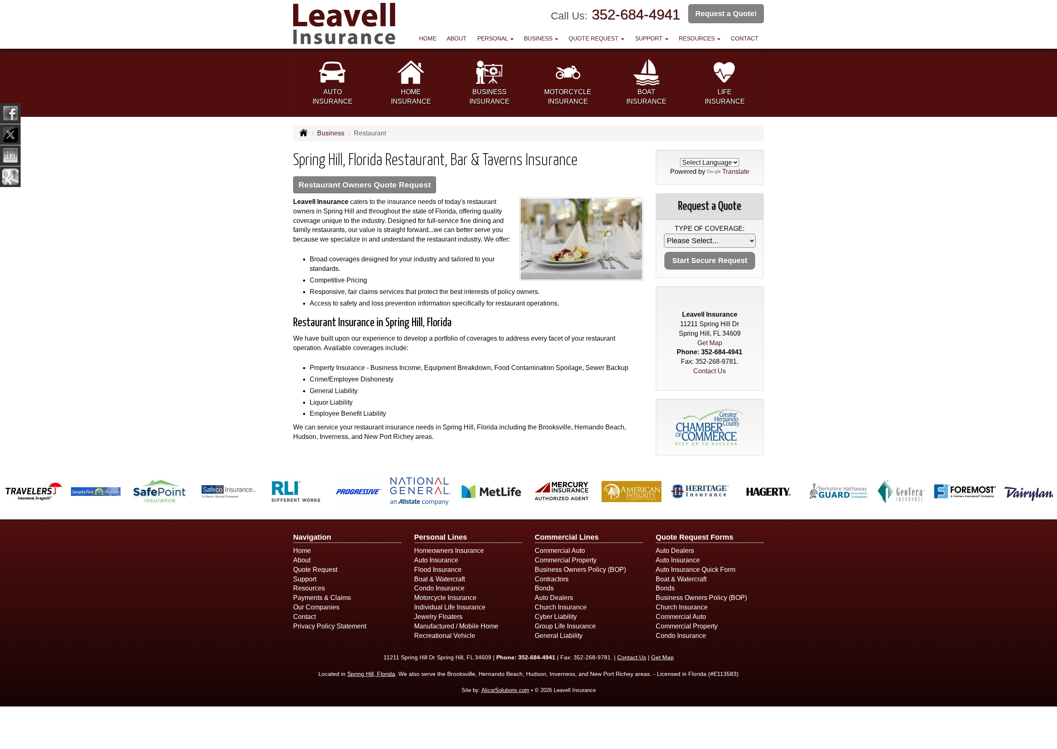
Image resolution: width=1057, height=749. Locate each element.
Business (330, 133)
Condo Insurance (439, 588)
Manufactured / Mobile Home (456, 626)
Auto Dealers (554, 597)
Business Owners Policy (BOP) (580, 569)
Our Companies (316, 607)
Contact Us (709, 370)
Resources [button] (697, 38)
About (457, 38)
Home (427, 38)
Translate (735, 171)
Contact (744, 38)
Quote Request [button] (594, 38)
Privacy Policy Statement (329, 626)
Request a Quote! (726, 13)
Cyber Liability (556, 616)
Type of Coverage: (709, 228)
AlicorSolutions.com (505, 690)
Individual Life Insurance (450, 607)
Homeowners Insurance (449, 550)
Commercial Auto (560, 550)
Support (304, 579)
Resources (309, 588)
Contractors (552, 579)
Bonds (544, 588)
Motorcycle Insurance (445, 597)
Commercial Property (566, 560)
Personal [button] (493, 38)
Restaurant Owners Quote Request (365, 184)
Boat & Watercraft (439, 579)
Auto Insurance (436, 560)
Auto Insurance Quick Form (695, 569)
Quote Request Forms (694, 537)
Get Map (709, 342)
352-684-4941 (636, 14)
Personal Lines (440, 537)
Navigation (312, 537)
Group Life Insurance (565, 626)
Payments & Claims (322, 597)
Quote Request (315, 569)
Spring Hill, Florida (371, 674)
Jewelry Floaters (438, 616)
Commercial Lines (567, 537)
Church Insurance (561, 607)
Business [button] (539, 38)
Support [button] (649, 38)
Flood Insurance (438, 569)
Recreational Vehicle (444, 635)
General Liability (559, 635)
